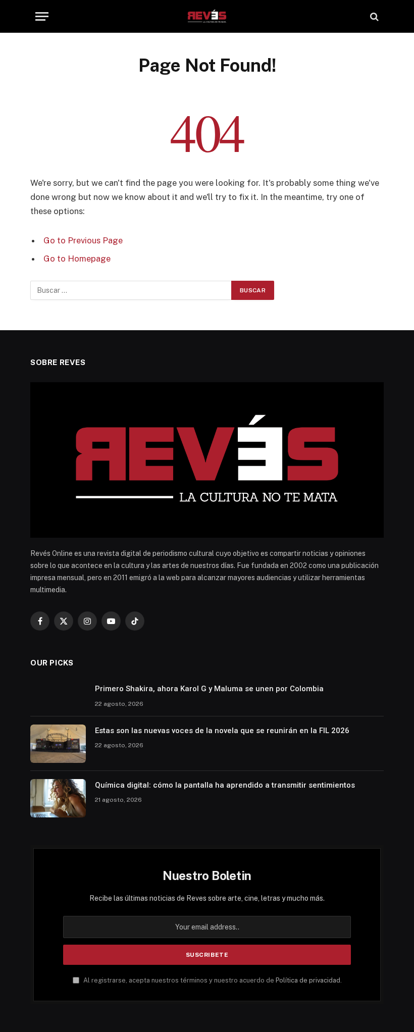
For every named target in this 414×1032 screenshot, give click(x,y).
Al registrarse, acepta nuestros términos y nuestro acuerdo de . (212, 980)
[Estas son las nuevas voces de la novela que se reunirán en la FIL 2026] (58, 744)
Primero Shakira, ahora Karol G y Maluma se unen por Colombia (209, 688)
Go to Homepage (77, 258)
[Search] (373, 16)
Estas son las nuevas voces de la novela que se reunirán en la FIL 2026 (222, 730)
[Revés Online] (207, 16)
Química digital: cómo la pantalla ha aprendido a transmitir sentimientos (225, 785)
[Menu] (41, 16)
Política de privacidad (308, 980)
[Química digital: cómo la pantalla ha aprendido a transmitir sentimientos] (58, 798)
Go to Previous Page (83, 240)
